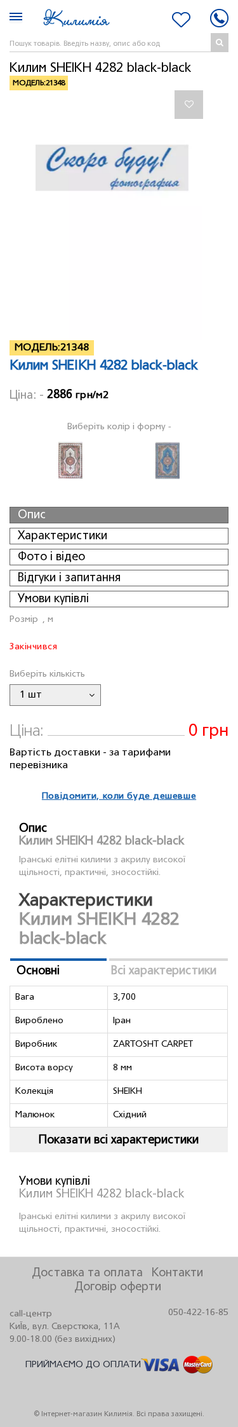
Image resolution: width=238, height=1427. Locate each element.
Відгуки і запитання (69, 578)
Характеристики (62, 536)
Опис (32, 515)
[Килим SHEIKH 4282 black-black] (119, 215)
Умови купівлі (53, 599)
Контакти (177, 1273)
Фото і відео (51, 557)
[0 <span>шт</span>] (181, 19)
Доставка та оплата (87, 1273)
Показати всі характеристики (119, 1140)
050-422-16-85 (198, 1313)
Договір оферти (117, 1287)
